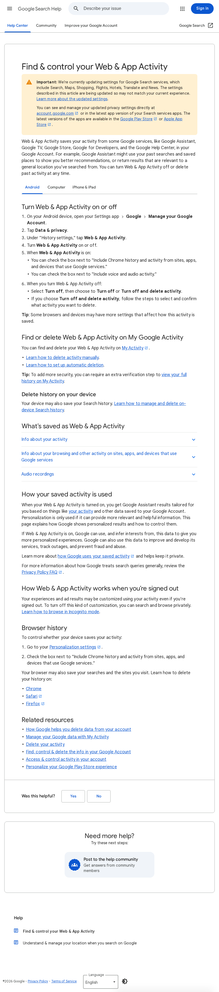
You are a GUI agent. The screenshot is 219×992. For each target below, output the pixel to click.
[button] (9, 8)
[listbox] (100, 982)
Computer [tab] (56, 187)
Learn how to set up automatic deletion (64, 365)
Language (96, 975)
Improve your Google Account (91, 25)
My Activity (132, 348)
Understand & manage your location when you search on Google (80, 943)
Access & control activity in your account (66, 759)
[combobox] (126, 8)
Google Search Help (39, 9)
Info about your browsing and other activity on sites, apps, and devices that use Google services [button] (99, 457)
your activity (81, 511)
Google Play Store (136, 119)
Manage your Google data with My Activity (67, 737)
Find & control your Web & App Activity (59, 931)
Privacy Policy (38, 981)
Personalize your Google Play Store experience (71, 767)
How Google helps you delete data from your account (78, 729)
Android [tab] (32, 187)
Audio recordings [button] (37, 474)
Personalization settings (72, 647)
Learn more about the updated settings (72, 99)
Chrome (33, 689)
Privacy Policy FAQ (39, 572)
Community (46, 25)
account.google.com (55, 113)
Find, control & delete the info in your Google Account (78, 752)
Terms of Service (64, 981)
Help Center (17, 25)
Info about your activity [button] (44, 439)
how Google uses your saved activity (94, 556)
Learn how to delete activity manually (62, 357)
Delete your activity (45, 744)
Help (18, 918)
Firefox (33, 704)
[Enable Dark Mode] (124, 981)
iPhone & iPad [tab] (84, 187)
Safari (31, 696)
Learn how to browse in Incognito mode (60, 612)
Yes (73, 796)
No (98, 796)
